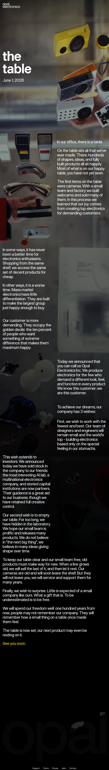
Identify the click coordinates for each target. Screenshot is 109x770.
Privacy (55, 768)
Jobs (64, 768)
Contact (73, 768)
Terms (46, 768)
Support (36, 768)
